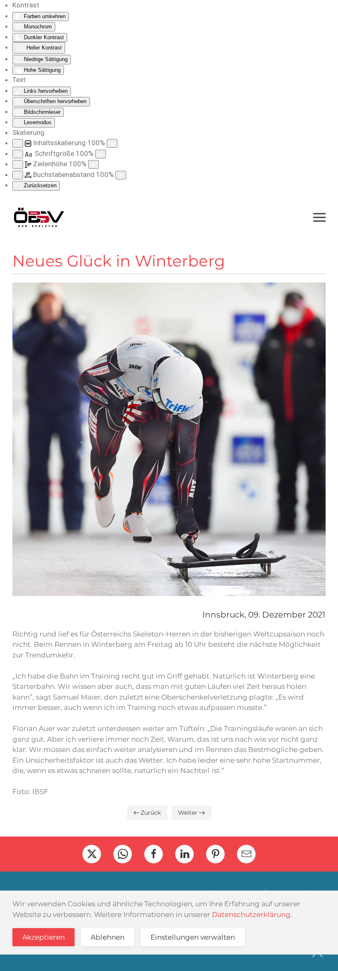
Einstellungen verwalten (192, 937)
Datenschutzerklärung (251, 914)
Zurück (151, 812)
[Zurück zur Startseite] (38, 217)
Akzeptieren (43, 937)
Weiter (187, 812)
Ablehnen (107, 937)
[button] (319, 217)
